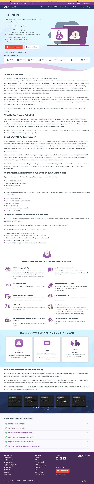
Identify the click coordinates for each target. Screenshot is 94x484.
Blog (88, 7)
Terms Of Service (39, 462)
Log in (79, 3)
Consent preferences (61, 474)
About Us (37, 467)
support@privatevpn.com (60, 313)
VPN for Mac (7, 461)
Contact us (37, 457)
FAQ (36, 469)
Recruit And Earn (39, 472)
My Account (38, 471)
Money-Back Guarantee (41, 466)
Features (75, 7)
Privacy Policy (38, 464)
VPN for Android (8, 466)
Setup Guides (7, 474)
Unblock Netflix (8, 457)
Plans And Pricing (39, 461)
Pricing (61, 7)
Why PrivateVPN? (52, 7)
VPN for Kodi (7, 467)
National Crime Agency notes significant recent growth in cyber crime (60, 143)
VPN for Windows (8, 462)
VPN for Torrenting (9, 459)
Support (83, 7)
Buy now (86, 3)
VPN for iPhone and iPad (10, 464)
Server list (6, 472)
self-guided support (65, 307)
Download (67, 7)
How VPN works (42, 7)
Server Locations (8, 471)
